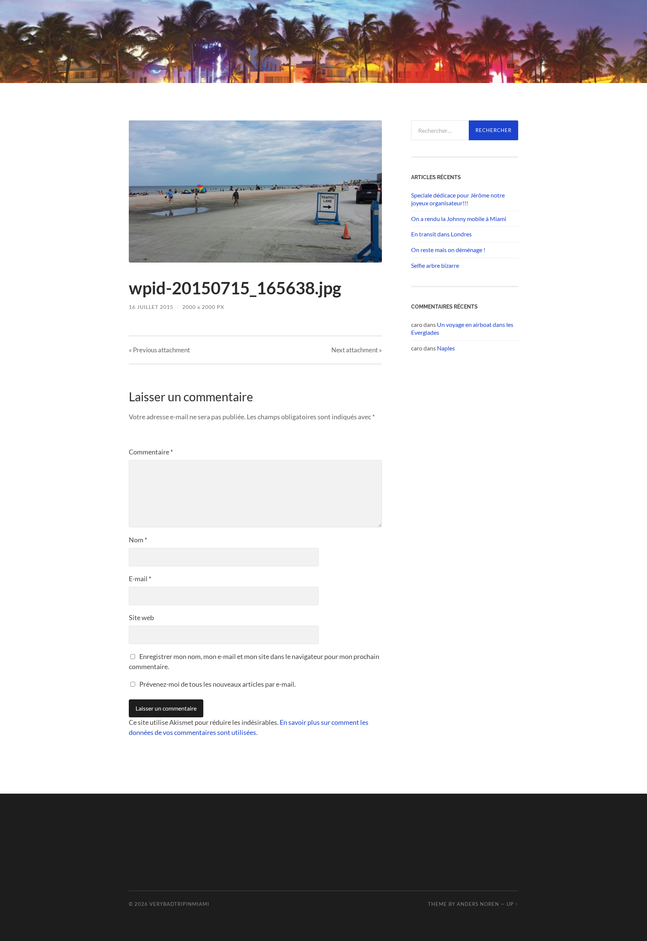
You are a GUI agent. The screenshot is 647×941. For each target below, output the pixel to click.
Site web (141, 617)
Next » (356, 350)
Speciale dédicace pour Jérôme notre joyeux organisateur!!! (458, 198)
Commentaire (151, 452)
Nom (138, 540)
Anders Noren (478, 904)
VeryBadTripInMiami (179, 904)
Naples (446, 348)
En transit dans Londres (441, 233)
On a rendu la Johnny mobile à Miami (458, 218)
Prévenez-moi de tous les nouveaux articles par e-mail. (217, 684)
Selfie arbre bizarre (435, 265)
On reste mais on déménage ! (448, 249)
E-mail (140, 578)
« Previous (159, 350)
